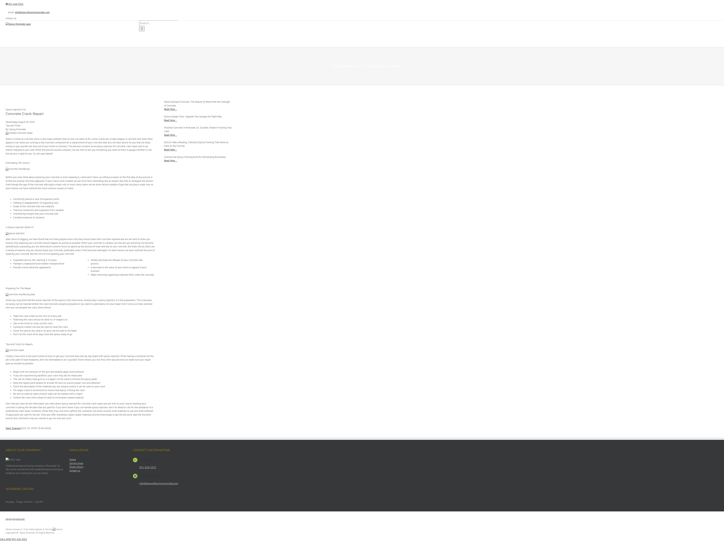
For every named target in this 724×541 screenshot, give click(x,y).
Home (72, 459)
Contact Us (74, 470)
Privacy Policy (76, 466)
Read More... (170, 109)
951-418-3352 (15, 4)
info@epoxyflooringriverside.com (32, 12)
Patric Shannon (13, 428)
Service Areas (76, 463)
